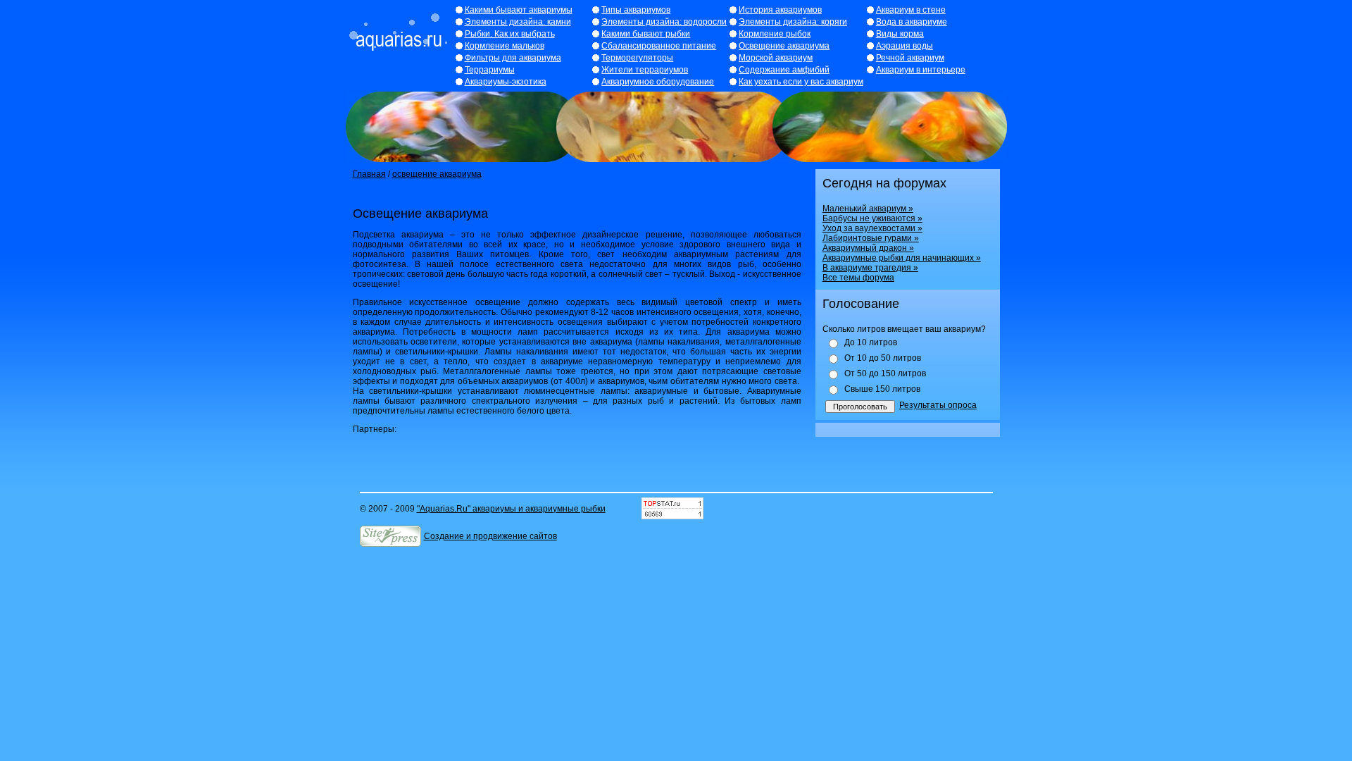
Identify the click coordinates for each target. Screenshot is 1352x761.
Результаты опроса (938, 405)
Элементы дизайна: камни (518, 22)
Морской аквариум (776, 58)
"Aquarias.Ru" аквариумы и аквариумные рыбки (511, 509)
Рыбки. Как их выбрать (510, 34)
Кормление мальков (504, 46)
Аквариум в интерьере (920, 70)
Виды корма (900, 34)
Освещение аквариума (784, 46)
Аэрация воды (904, 46)
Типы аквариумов (635, 10)
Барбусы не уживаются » (872, 218)
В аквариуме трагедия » (870, 268)
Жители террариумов (644, 70)
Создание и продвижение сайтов (490, 536)
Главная (369, 174)
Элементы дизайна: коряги (793, 22)
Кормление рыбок (774, 34)
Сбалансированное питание (658, 46)
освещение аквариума (437, 174)
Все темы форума (858, 278)
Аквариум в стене (911, 10)
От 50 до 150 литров (885, 373)
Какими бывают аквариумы (518, 10)
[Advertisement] (517, 192)
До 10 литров (870, 342)
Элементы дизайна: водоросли (664, 22)
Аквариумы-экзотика (505, 82)
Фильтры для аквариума (513, 58)
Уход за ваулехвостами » (872, 228)
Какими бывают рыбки (645, 34)
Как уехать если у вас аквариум (801, 82)
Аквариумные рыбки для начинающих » (901, 258)
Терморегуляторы (637, 58)
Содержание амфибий (784, 70)
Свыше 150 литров (882, 389)
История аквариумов (780, 10)
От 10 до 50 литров (882, 358)
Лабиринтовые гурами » (870, 238)
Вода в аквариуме (911, 22)
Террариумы (490, 70)
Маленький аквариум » (867, 209)
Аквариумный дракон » (868, 248)
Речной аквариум (910, 58)
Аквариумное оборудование (657, 82)
